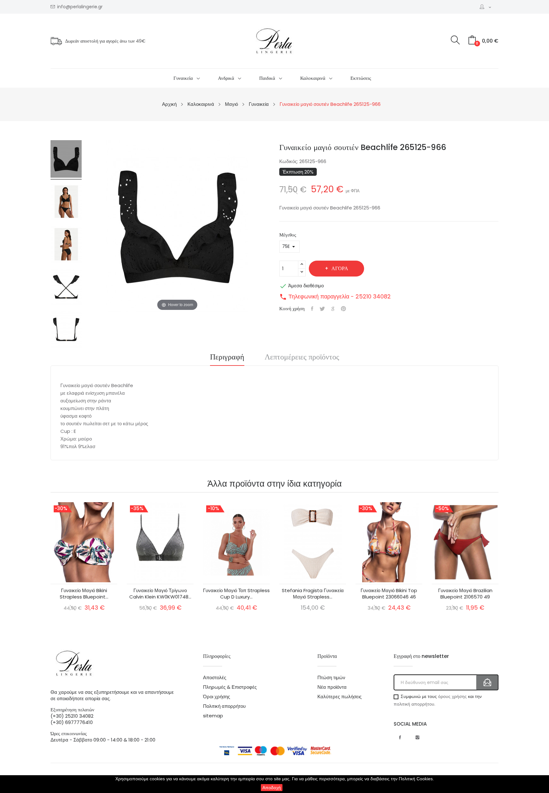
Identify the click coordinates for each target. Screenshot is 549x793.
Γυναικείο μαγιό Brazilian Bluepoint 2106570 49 (465, 593)
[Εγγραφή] (487, 682)
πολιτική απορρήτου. (414, 704)
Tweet (322, 308)
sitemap (213, 716)
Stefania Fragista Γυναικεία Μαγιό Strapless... (313, 593)
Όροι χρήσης (216, 697)
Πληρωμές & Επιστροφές (230, 687)
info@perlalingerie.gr (80, 6)
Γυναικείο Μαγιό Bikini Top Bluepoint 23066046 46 (389, 593)
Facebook (400, 737)
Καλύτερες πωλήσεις (339, 697)
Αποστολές (214, 677)
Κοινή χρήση (312, 308)
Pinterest (343, 308)
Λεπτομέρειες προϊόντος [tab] (302, 357)
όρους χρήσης (452, 696)
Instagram (417, 737)
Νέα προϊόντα (332, 687)
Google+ (333, 308)
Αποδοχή (271, 787)
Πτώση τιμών (331, 677)
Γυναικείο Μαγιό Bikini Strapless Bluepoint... (84, 593)
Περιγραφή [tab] (227, 357)
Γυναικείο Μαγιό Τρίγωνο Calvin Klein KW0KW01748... (160, 593)
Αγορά (339, 268)
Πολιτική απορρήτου (224, 706)
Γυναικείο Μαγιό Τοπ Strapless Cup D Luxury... (236, 593)
